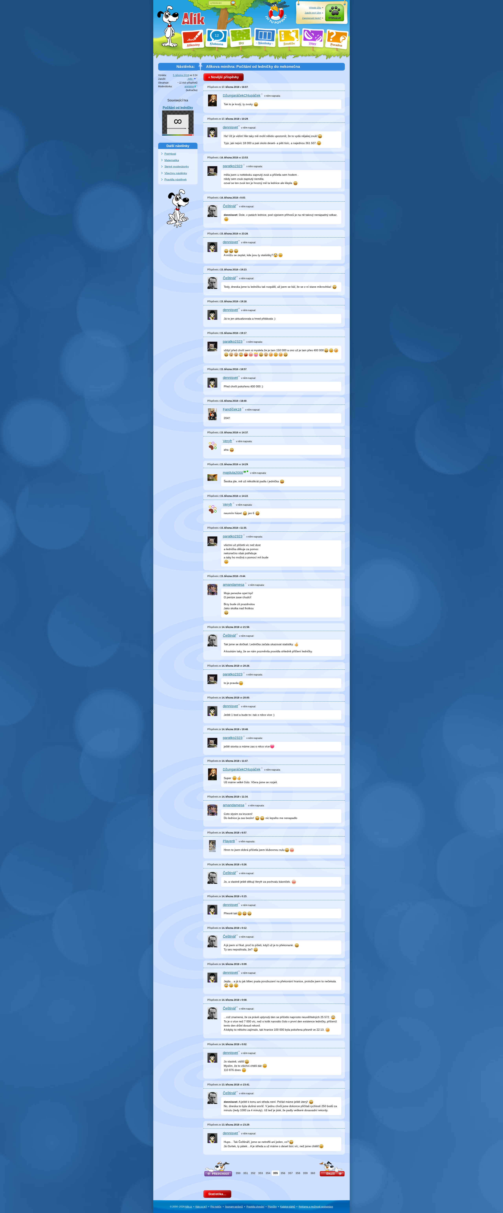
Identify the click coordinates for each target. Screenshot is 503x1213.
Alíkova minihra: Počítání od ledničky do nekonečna (253, 66)
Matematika (171, 160)
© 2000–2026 (181, 1206)
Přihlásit (335, 18)
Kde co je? (201, 1206)
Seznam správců (234, 1206)
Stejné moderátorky (176, 166)
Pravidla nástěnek (175, 179)
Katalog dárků (287, 1206)
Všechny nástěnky (175, 173)
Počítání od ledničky (178, 107)
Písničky (272, 1206)
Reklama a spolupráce (316, 1206)
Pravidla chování (255, 1206)
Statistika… (217, 1194)
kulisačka (192, 90)
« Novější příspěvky (223, 77)
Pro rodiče (215, 1206)
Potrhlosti (170, 153)
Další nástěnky (177, 146)
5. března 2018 (181, 75)
